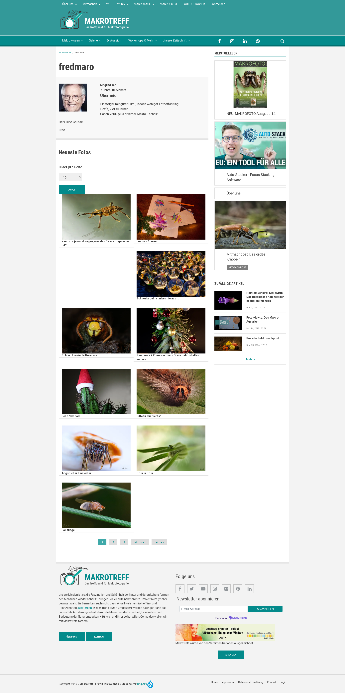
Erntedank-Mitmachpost (262, 338)
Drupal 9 (142, 683)
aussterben (84, 607)
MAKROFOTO (168, 4)
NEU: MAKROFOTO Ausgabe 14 (251, 114)
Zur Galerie (65, 52)
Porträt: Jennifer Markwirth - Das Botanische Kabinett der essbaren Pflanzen (265, 296)
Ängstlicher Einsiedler (76, 473)
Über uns (66, 5)
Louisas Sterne (147, 241)
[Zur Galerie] (75, 19)
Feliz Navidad (71, 416)
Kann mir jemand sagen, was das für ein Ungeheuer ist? (95, 243)
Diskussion (114, 40)
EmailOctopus (239, 618)
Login (283, 682)
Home (214, 682)
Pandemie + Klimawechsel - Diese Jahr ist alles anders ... (168, 357)
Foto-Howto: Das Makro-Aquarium (263, 319)
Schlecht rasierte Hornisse (79, 355)
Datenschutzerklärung (251, 682)
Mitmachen (88, 5)
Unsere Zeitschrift (174, 40)
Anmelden (218, 4)
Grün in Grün (145, 473)
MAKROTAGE (140, 5)
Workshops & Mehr (141, 40)
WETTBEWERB (114, 5)
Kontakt (99, 636)
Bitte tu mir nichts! (149, 416)
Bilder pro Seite (70, 167)
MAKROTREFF (107, 21)
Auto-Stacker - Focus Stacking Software (251, 177)
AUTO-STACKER (194, 4)
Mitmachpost (237, 267)
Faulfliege (68, 530)
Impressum (228, 682)
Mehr (249, 359)
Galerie (93, 40)
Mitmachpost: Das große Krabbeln (246, 257)
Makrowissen (71, 40)
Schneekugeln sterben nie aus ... (158, 298)
